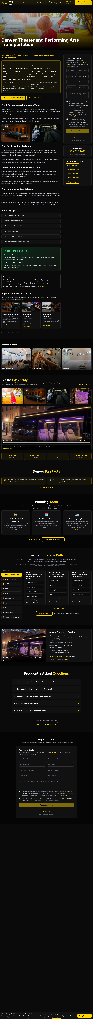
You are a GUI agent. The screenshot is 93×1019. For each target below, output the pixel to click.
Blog (55, 3)
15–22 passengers (73, 169)
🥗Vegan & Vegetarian (10, 603)
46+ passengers (72, 182)
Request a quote (70, 656)
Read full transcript (9, 448)
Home (19, 3)
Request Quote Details (83, 3)
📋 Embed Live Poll (59, 613)
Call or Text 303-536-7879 (13, 98)
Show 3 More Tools (34, 539)
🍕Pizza (5, 588)
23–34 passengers (73, 173)
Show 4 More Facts (46, 487)
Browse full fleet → (85, 384)
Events (32, 3)
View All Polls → (44, 613)
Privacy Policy (74, 116)
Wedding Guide (49, 3)
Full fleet (4, 333)
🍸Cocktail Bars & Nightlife (11, 617)
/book (43, 286)
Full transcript (66, 659)
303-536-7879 (68, 3)
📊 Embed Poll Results (72, 613)
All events (10, 333)
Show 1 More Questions (46, 716)
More (61, 3)
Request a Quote (77, 131)
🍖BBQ (5, 607)
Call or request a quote (47, 724)
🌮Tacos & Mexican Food (11, 574)
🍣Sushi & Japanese (9, 598)
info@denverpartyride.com (77, 140)
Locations (40, 3)
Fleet (24, 3)
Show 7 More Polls (58, 608)
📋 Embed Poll (29, 602)
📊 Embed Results (36, 602)
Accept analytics (84, 1016)
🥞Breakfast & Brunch (9, 584)
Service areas (19, 333)
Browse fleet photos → (56, 656)
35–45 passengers (73, 177)
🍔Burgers (6, 593)
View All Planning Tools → (53, 539)
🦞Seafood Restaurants (10, 579)
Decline (72, 1016)
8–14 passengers (72, 165)
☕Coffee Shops (8, 612)
